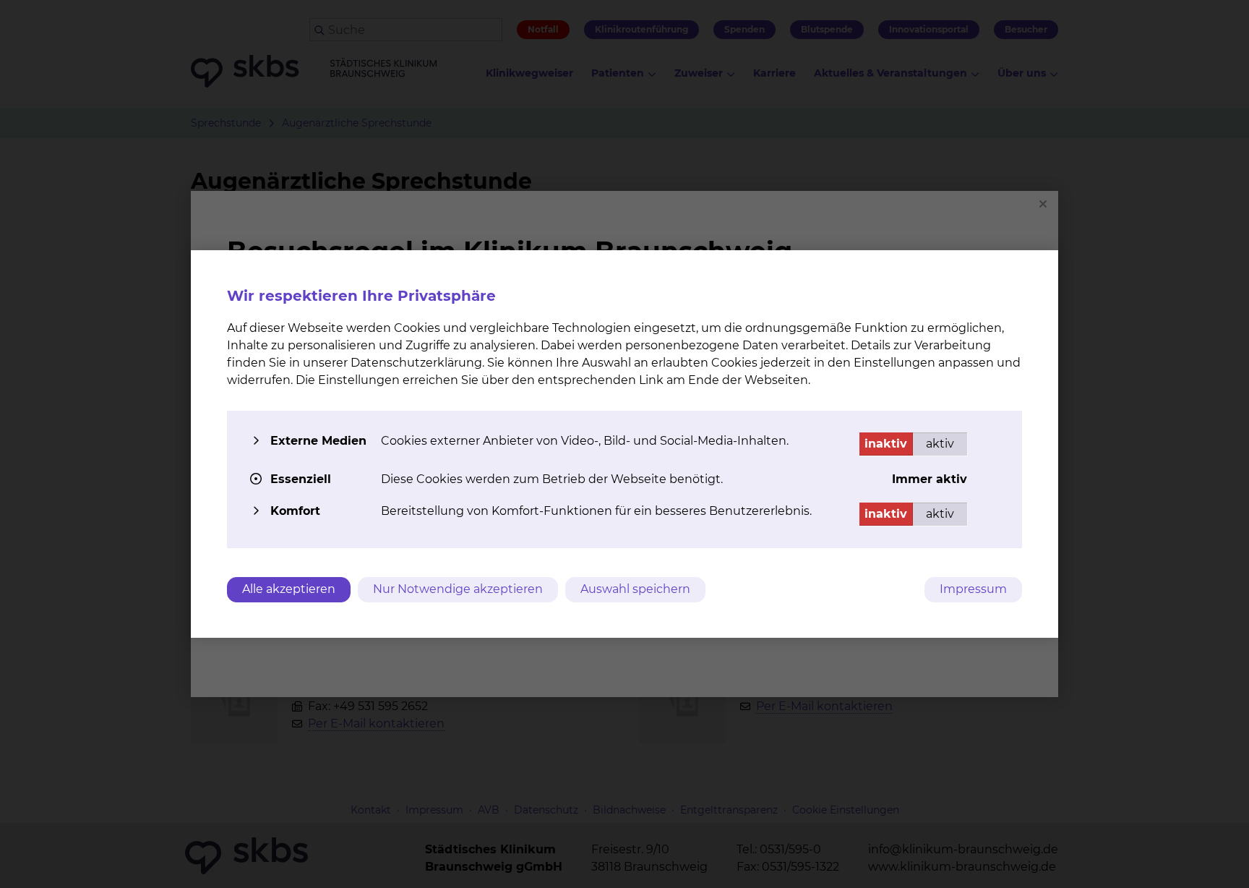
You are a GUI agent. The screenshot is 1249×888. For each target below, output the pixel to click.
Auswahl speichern (635, 589)
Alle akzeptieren (288, 589)
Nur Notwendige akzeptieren (458, 589)
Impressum (973, 589)
